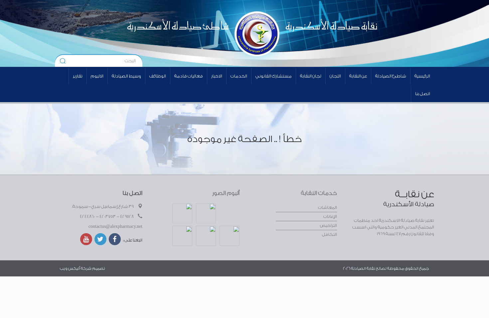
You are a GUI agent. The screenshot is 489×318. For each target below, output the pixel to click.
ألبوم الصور (226, 193)
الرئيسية (422, 76)
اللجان (335, 76)
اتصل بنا (422, 93)
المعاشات (327, 207)
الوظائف (157, 76)
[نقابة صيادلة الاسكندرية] (313, 33)
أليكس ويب (70, 268)
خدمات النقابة (319, 193)
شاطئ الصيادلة (390, 76)
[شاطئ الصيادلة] (159, 33)
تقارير (77, 76)
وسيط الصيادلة (126, 76)
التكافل (329, 234)
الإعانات (330, 216)
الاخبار (216, 76)
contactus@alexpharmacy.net (115, 226)
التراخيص (328, 225)
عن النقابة (358, 76)
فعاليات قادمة (188, 76)
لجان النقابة (310, 76)
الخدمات (239, 76)
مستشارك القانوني (273, 76)
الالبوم (97, 76)
